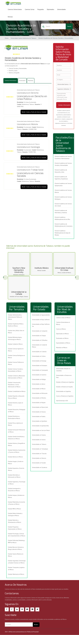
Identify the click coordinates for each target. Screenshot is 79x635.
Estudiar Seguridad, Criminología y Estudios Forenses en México (17, 562)
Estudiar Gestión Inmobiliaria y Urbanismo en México (16, 438)
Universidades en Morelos (39, 398)
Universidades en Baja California (41, 319)
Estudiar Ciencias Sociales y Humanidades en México (15, 370)
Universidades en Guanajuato (40, 370)
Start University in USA (62, 400)
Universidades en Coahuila (39, 351)
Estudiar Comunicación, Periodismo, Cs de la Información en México (14, 385)
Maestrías (30, 80)
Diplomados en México (62, 333)
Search (69, 26)
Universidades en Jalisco (38, 384)
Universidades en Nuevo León (40, 407)
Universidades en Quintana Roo (40, 426)
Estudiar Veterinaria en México (16, 574)
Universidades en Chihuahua (39, 340)
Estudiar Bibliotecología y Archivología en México (15, 338)
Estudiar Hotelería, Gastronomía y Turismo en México (16, 451)
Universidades (61, 9)
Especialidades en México (63, 343)
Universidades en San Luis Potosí (41, 430)
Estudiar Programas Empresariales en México (15, 528)
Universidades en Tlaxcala (39, 453)
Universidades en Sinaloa (39, 435)
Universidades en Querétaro (39, 421)
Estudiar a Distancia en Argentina (65, 382)
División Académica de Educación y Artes (61, 171)
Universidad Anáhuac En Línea (64, 269)
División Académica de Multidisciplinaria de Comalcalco (63, 225)
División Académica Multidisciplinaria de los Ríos (62, 218)
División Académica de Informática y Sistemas (61, 211)
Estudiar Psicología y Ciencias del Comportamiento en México (16, 535)
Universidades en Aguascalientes (41, 315)
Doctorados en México (62, 338)
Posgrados (40, 9)
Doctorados (22, 80)
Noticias (10, 17)
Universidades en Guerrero (39, 375)
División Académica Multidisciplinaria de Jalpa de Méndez (62, 233)
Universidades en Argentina (63, 391)
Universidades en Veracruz (39, 458)
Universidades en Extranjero (39, 365)
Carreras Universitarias (15, 9)
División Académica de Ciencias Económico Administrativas (63, 157)
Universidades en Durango (39, 361)
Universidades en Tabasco (39, 444)
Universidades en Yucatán (39, 463)
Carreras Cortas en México (63, 317)
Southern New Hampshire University (19, 270)
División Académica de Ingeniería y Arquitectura (61, 178)
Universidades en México (38, 389)
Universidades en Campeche (39, 331)
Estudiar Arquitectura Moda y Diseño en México (15, 325)
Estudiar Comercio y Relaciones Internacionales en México (16, 377)
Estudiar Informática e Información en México (14, 476)
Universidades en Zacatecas (39, 467)
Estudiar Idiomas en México (15, 457)
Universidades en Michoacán (39, 393)
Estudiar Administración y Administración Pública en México (15, 317)
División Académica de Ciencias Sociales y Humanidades (55, 38)
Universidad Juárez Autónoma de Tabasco (23, 38)
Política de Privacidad (33, 632)
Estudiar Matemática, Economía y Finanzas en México (16, 503)
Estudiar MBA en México (14, 509)
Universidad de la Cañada (18, 293)
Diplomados (50, 9)
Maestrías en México (61, 347)
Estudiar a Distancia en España (64, 387)
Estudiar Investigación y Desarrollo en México (14, 489)
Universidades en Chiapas (39, 335)
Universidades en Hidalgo (39, 379)
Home (6, 38)
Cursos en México (61, 329)
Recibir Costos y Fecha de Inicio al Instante (34, 112)
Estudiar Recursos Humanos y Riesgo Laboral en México (16, 548)
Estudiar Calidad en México (15, 344)
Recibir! (36, 624)
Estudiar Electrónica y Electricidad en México (14, 417)
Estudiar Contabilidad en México (16, 391)
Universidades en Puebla (38, 416)
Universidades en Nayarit (38, 402)
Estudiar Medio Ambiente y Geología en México (15, 514)
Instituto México (42, 268)
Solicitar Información (64, 105)
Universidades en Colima (38, 356)
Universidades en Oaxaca (39, 412)
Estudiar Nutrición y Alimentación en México (14, 521)
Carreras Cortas (29, 9)
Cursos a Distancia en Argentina (64, 396)
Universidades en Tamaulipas (40, 449)
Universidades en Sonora (38, 439)
